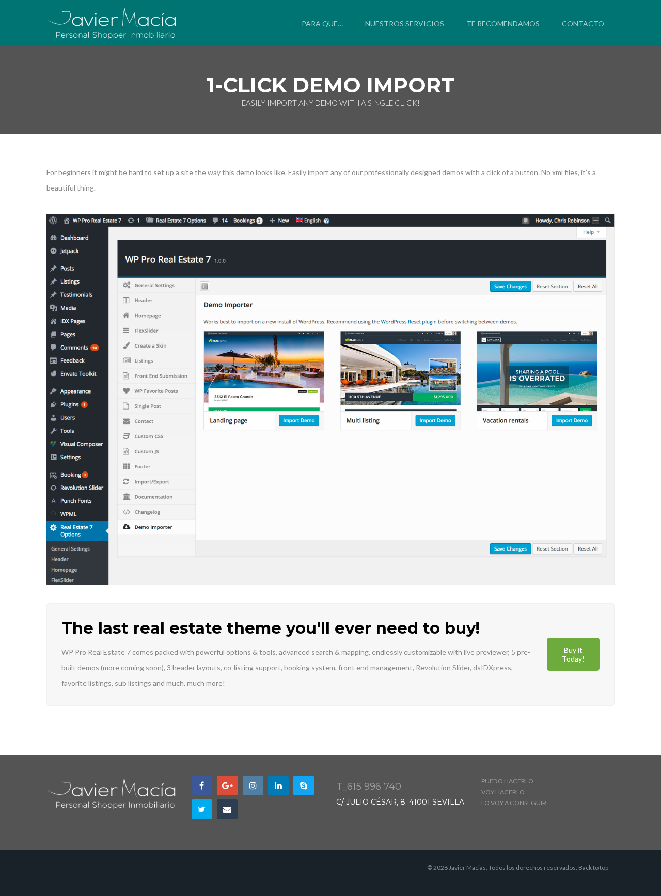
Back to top (593, 867)
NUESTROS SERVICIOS (404, 23)
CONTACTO (583, 23)
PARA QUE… (322, 23)
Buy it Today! (573, 654)
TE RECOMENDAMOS (503, 23)
